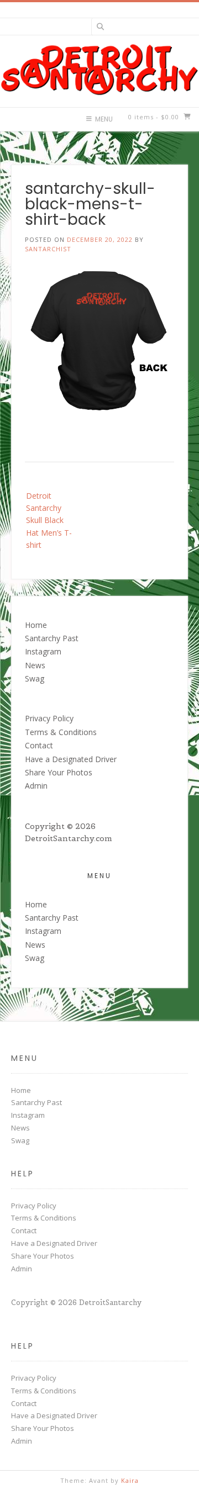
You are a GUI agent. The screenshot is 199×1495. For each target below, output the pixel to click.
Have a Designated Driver (71, 759)
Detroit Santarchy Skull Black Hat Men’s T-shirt (49, 520)
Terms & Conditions (61, 732)
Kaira (130, 1480)
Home (36, 625)
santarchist (48, 249)
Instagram (43, 651)
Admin (36, 785)
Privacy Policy (49, 718)
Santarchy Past (51, 638)
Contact (39, 745)
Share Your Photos (58, 772)
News (35, 665)
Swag (34, 678)
